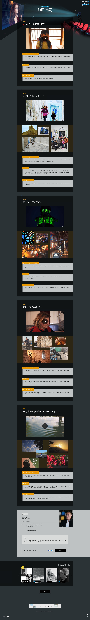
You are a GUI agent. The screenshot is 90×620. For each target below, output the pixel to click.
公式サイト (60, 550)
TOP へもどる (45, 591)
